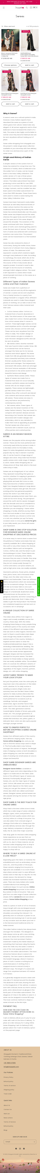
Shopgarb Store (12, 1154)
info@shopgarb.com (11, 1067)
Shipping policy (9, 1090)
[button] (4, 8)
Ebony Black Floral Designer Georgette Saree (9, 94)
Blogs (5, 1130)
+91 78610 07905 (10, 1063)
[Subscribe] (34, 1142)
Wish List (7, 1114)
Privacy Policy (8, 1077)
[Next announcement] (37, 2)
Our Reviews (2, 587)
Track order (8, 1094)
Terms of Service (10, 1122)
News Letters (8, 1118)
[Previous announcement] (3, 2)
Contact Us (8, 1109)
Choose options (10, 65)
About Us (7, 1105)
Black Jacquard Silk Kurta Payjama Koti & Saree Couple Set (9, 55)
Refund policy (8, 1081)
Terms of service (10, 1085)
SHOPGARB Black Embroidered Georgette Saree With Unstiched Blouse (29, 55)
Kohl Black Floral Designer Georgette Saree (28, 94)
